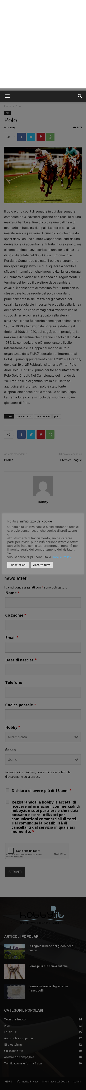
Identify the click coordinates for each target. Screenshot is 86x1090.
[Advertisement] (43, 45)
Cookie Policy (61, 557)
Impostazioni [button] (18, 564)
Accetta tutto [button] (42, 564)
